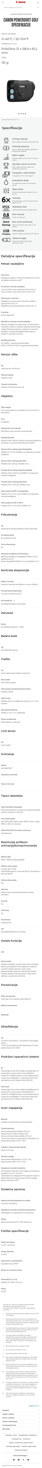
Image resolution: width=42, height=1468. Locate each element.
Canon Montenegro (20, 1455)
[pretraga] (3, 2)
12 (5, 1291)
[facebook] (14, 1460)
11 (17, 1263)
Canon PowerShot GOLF (9, 119)
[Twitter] (23, 1460)
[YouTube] (28, 1460)
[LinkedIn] (18, 1460)
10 (32, 233)
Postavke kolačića (21, 1450)
